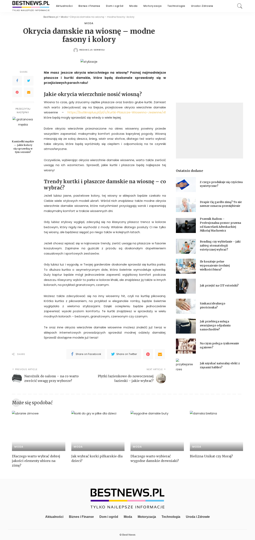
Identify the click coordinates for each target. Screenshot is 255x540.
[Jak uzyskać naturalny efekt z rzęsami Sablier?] (186, 366)
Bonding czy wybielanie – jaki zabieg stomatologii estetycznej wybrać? (220, 245)
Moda (88, 23)
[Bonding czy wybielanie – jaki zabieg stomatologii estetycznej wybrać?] (186, 246)
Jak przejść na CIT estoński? (219, 285)
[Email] (28, 92)
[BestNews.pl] (31, 6)
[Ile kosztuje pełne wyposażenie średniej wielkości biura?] (186, 266)
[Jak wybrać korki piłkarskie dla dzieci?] (98, 431)
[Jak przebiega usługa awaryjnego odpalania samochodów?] (186, 326)
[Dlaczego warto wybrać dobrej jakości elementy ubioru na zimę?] (38, 431)
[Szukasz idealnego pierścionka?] (186, 306)
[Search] (240, 6)
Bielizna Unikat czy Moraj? (211, 456)
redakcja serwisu (92, 50)
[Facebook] (17, 80)
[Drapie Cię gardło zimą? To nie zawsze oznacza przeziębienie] (186, 204)
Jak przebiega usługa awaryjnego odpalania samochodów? (215, 325)
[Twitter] (28, 80)
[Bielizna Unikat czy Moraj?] (216, 431)
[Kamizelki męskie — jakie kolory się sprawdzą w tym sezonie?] (23, 127)
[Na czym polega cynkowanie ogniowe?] (186, 346)
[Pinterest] (17, 92)
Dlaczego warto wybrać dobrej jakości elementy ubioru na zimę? (36, 460)
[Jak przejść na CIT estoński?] (186, 286)
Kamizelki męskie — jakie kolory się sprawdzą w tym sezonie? (23, 147)
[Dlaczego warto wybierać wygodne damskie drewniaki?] (157, 431)
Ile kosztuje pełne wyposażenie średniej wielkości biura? (215, 265)
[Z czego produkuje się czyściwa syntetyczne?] (186, 184)
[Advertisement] (209, 131)
